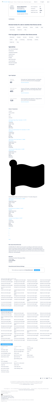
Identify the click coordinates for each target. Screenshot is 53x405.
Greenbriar (36, 39)
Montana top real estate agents (32, 326)
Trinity (25, 29)
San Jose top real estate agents (45, 299)
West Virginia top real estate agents (7, 340)
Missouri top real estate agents (19, 326)
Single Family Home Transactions (13, 89)
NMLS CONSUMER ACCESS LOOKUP (7, 396)
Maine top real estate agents (45, 321)
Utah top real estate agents (5, 338)
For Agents (42, 1)
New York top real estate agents (6, 279)
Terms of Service (34, 388)
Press (28, 353)
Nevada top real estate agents (6, 327)
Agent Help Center (17, 356)
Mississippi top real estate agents (6, 326)
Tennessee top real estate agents (32, 335)
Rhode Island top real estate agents (46, 333)
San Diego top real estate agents (19, 281)
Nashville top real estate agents (45, 283)
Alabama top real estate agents (6, 313)
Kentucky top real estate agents (19, 321)
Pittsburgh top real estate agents (45, 304)
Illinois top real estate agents (19, 319)
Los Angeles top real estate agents (20, 279)
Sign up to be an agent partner (19, 349)
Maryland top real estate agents (6, 323)
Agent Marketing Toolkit (18, 358)
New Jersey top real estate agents (32, 327)
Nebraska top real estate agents (45, 326)
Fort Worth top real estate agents (32, 289)
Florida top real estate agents (19, 316)
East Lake (24, 37)
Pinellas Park (19, 29)
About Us (35, 1)
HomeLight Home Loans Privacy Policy (7, 397)
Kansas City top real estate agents (20, 297)
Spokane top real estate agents (6, 304)
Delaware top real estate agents (45, 314)
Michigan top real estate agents (32, 323)
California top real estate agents (6, 314)
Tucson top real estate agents (45, 295)
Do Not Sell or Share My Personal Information (26, 389)
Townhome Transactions (12, 80)
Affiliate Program (30, 355)
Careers (28, 351)
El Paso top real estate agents (32, 295)
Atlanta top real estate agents (45, 285)
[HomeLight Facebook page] (43, 378)
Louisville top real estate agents (19, 299)
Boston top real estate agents (32, 297)
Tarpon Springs (12, 29)
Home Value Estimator (5, 366)
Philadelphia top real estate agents (7, 285)
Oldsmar (31, 27)
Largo (42, 27)
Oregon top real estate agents (19, 333)
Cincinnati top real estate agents (32, 302)
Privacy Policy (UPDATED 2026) (43, 388)
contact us (32, 384)
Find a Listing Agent (4, 361)
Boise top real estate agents (19, 305)
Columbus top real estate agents (32, 287)
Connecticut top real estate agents (33, 314)
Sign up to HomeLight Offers (19, 351)
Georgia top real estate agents (32, 316)
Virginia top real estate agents (32, 338)
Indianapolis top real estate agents (20, 287)
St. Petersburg (22, 39)
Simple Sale (3, 364)
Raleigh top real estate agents (45, 292)
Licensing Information (4, 398)
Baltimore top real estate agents (45, 297)
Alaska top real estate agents (19, 313)
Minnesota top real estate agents (45, 323)
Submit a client (16, 353)
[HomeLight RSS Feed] (51, 378)
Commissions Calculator (5, 371)
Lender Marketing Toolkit (18, 368)
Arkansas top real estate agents (45, 313)
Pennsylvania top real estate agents (33, 333)
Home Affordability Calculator (6, 353)
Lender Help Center (17, 366)
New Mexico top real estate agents (46, 327)
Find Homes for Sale (4, 351)
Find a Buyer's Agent (4, 349)
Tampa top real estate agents (32, 292)
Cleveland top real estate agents (19, 302)
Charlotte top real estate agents (19, 283)
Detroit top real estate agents (32, 304)
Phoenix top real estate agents (32, 281)
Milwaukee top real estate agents (6, 299)
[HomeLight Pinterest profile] (49, 378)
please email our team (26, 384)
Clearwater (19, 27)
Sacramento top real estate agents (7, 297)
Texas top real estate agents (45, 335)
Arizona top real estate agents (32, 313)
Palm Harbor (25, 27)
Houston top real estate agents (45, 279)
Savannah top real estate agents (32, 305)
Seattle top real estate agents (6, 289)
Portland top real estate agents (45, 287)
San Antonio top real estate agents (7, 281)
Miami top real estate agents (6, 292)
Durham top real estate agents (45, 305)
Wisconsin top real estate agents (19, 340)
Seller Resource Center (5, 370)
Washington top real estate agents (20, 295)
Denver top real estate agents (32, 285)
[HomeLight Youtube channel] (47, 378)
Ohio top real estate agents (44, 330)
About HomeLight (30, 348)
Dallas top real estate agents (45, 281)
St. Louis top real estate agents (6, 302)
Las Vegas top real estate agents (32, 283)
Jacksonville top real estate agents (19, 285)
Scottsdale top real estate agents (45, 289)
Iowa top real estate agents (44, 319)
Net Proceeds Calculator (5, 368)
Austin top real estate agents (6, 283)
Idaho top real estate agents (6, 319)
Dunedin (36, 27)
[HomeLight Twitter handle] (41, 378)
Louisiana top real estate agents (32, 321)
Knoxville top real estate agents (6, 305)
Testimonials (29, 349)
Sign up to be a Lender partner (19, 363)
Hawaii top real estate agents (45, 316)
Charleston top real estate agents (45, 302)
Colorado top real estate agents (19, 314)
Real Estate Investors (30, 356)
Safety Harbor (12, 27)
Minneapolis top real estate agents (20, 304)
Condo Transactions (13, 98)
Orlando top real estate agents (6, 295)
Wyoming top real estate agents (32, 340)
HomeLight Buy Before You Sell (6, 363)
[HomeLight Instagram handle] (45, 378)
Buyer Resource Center (5, 356)
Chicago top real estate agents (32, 279)
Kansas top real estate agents (6, 321)
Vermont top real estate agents (19, 338)
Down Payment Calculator (5, 355)
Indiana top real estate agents (32, 319)
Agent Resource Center (18, 355)
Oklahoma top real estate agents (6, 333)
